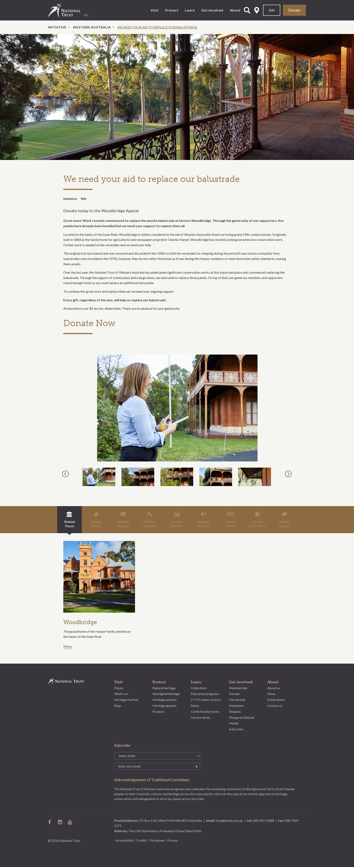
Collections (199, 688)
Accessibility (124, 840)
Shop (117, 705)
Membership (238, 688)
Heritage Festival (126, 700)
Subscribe (236, 729)
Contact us (275, 705)
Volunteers (236, 705)
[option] (177, 97)
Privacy (172, 840)
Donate (294, 10)
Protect (171, 10)
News (271, 694)
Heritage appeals (164, 705)
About (235, 10)
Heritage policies (164, 700)
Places (118, 688)
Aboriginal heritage (166, 694)
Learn (190, 10)
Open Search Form (247, 10)
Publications (276, 700)
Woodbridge (80, 622)
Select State (256, 10)
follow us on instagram (60, 821)
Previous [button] (66, 474)
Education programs (205, 694)
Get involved (212, 10)
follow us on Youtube (70, 821)
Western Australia (92, 27)
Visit (155, 10)
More (67, 647)
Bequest (235, 711)
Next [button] (289, 474)
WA (83, 199)
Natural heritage (164, 688)
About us (273, 688)
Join (271, 10)
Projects (158, 711)
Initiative (57, 27)
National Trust (72, 10)
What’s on (121, 694)
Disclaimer (157, 840)
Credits (141, 840)
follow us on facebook (50, 821)
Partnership (237, 700)
